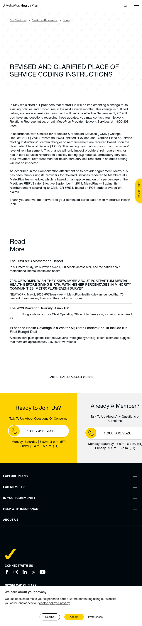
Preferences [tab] (95, 616)
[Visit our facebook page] (7, 572)
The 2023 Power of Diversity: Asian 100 (39, 308)
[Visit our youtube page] (42, 572)
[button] (125, 5)
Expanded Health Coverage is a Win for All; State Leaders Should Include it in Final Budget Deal (68, 330)
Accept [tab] (74, 616)
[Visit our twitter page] (33, 572)
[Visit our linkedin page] (24, 572)
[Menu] (136, 5)
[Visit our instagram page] (15, 572)
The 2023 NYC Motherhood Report (36, 261)
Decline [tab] (49, 616)
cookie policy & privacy (54, 603)
